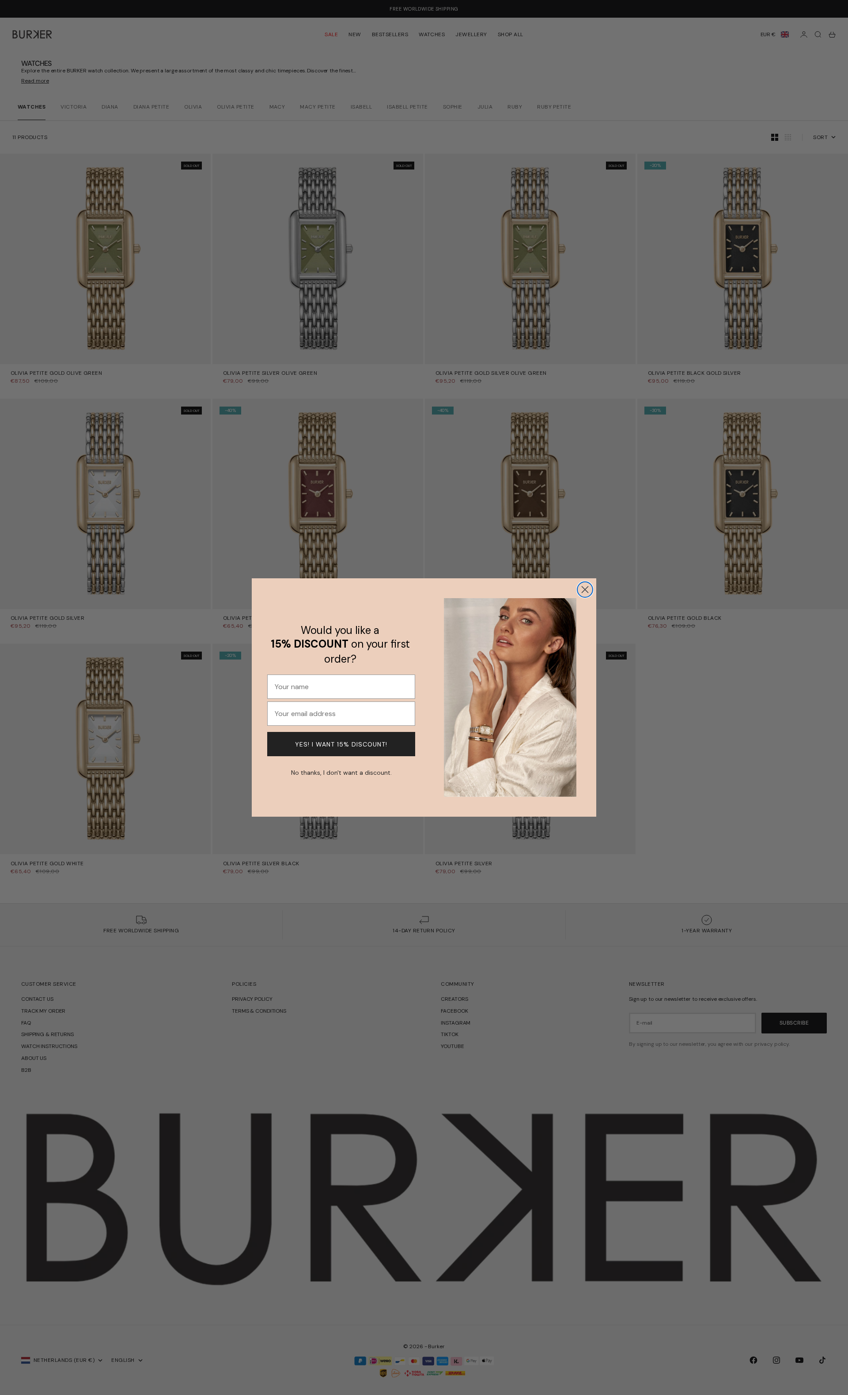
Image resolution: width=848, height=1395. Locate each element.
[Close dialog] (585, 589)
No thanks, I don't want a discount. (341, 771)
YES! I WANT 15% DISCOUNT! (341, 744)
